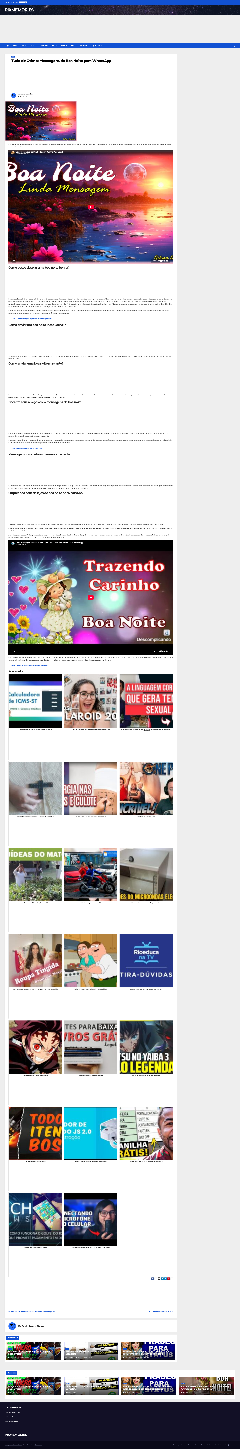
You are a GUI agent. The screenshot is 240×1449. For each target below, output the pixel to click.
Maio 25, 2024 (14, 1392)
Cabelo (64, 46)
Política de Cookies (11, 1421)
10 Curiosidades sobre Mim (159, 1312)
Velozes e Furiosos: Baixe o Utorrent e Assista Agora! (32, 1312)
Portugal (44, 46)
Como (24, 46)
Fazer (33, 46)
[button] (234, 46)
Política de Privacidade (13, 1412)
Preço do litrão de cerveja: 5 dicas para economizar (29, 1352)
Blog (73, 46)
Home (169, 1445)
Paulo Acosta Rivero (27, 94)
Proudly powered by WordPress (13, 1445)
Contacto (84, 46)
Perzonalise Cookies (193, 1445)
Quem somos (98, 46)
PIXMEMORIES (19, 9)
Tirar (54, 46)
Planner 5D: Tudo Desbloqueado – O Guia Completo (88, 1352)
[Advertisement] (120, 29)
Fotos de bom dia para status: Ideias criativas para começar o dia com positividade (147, 1352)
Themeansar (38, 1445)
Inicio (15, 46)
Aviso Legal (9, 1417)
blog (13, 56)
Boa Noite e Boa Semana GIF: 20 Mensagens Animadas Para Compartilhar (205, 1387)
